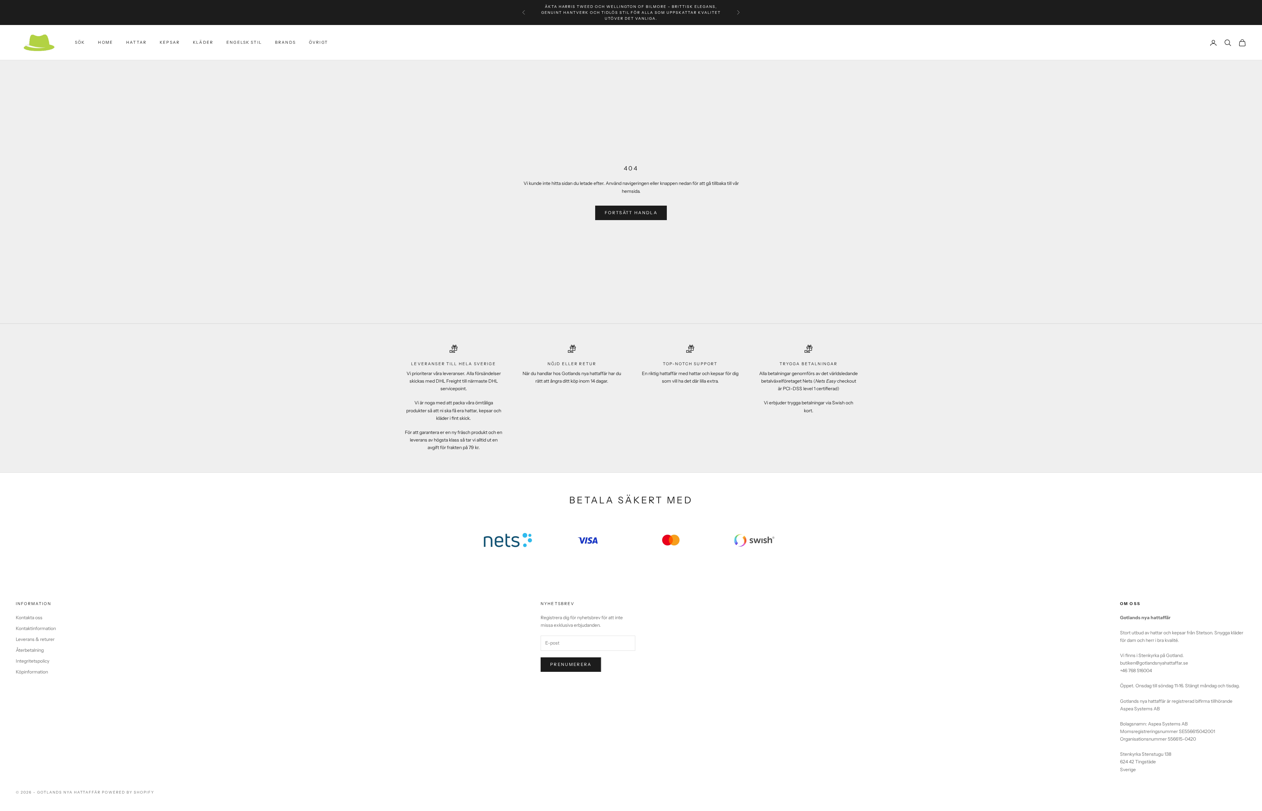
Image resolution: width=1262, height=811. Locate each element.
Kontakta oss (29, 618)
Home (105, 42)
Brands (285, 42)
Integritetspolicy (32, 661)
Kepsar (170, 42)
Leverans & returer (35, 639)
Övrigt (318, 42)
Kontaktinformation (36, 628)
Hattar (136, 42)
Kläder (203, 42)
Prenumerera (571, 664)
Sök (80, 42)
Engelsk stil (244, 42)
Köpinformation (32, 672)
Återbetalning (30, 650)
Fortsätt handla (631, 212)
